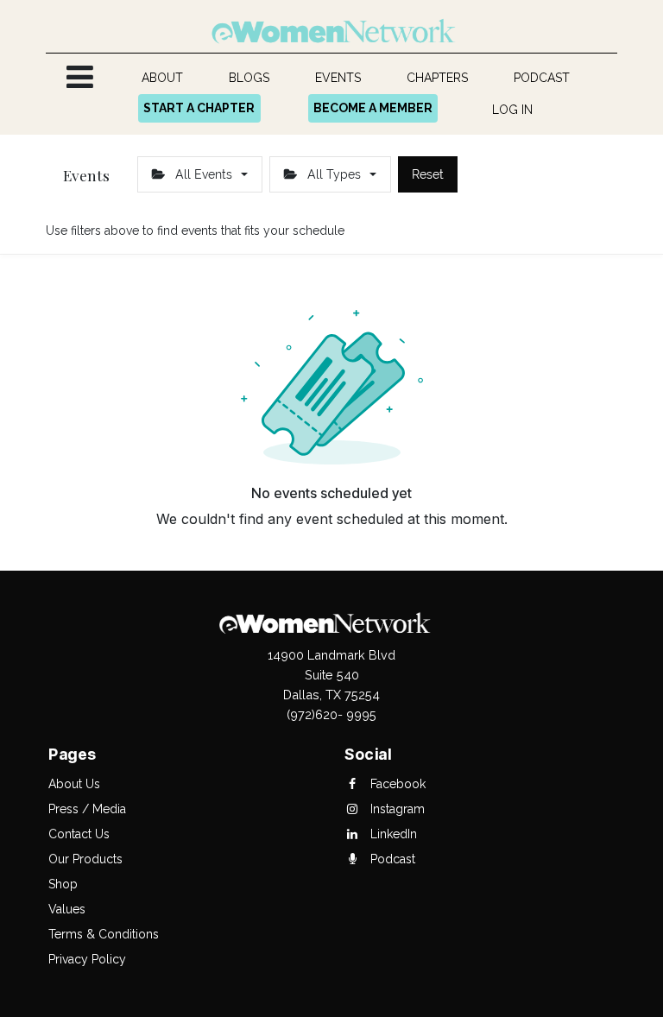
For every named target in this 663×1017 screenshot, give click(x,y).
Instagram (396, 809)
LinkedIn (392, 834)
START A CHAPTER (199, 108)
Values (66, 909)
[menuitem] (162, 78)
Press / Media (87, 809)
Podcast (391, 859)
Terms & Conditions (103, 934)
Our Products (85, 859)
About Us (74, 784)
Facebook (396, 784)
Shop (63, 884)
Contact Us (79, 834)
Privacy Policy (87, 959)
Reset (428, 174)
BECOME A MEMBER (373, 108)
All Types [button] (334, 174)
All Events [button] (203, 174)
